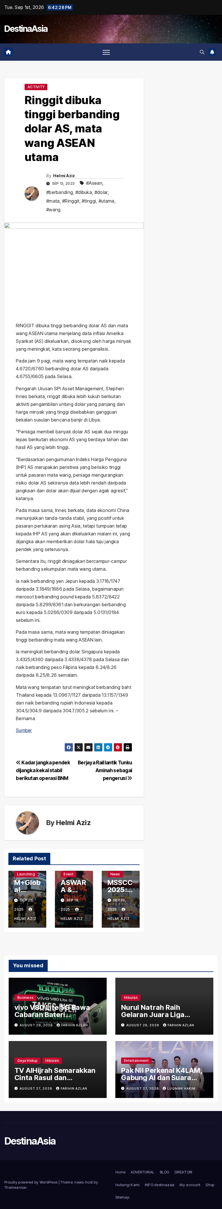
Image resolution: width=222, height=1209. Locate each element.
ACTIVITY (36, 87)
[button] (202, 52)
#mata (53, 201)
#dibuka (83, 192)
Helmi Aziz (64, 175)
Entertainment (136, 1060)
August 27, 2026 (36, 1088)
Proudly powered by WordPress (31, 1182)
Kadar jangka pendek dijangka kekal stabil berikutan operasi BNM (43, 770)
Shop (210, 1184)
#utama (106, 201)
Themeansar (15, 1187)
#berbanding (59, 192)
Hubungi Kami (127, 1184)
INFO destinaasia (160, 1184)
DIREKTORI (184, 1172)
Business (25, 997)
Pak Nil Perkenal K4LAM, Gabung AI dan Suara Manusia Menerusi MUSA (162, 1077)
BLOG (164, 1172)
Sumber (24, 730)
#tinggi (89, 201)
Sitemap (122, 1197)
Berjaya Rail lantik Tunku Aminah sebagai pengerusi (105, 770)
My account (190, 1184)
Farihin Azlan (74, 1025)
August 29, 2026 (37, 1025)
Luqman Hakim (181, 1088)
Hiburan (131, 997)
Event (68, 874)
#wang (53, 209)
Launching (26, 874)
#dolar (101, 192)
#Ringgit (70, 201)
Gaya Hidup (27, 1060)
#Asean (94, 183)
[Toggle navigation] (106, 52)
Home (120, 1172)
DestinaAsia (25, 28)
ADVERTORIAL (142, 1172)
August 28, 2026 (143, 1025)
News (115, 874)
